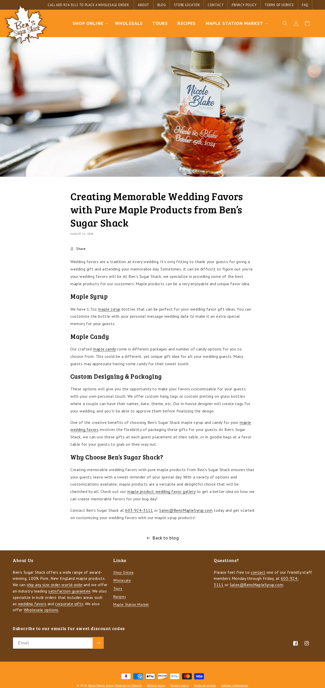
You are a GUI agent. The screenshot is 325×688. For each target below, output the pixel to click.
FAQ (305, 5)
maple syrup (109, 309)
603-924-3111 (67, 5)
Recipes (119, 596)
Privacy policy (179, 685)
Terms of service (205, 685)
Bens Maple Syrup (101, 685)
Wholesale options (41, 610)
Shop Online (123, 572)
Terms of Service (279, 5)
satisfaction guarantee (69, 591)
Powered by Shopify (128, 685)
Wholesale (122, 580)
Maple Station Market (131, 604)
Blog (161, 5)
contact (258, 572)
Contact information (234, 685)
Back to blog (165, 538)
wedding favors (32, 603)
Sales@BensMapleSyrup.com (186, 510)
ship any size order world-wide (54, 584)
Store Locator (187, 5)
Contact (216, 5)
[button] (89, 23)
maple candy (104, 348)
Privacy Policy (244, 5)
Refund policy (156, 685)
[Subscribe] (98, 643)
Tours (117, 588)
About (143, 5)
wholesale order (113, 5)
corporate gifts (69, 603)
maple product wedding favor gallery (161, 491)
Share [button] (81, 248)
